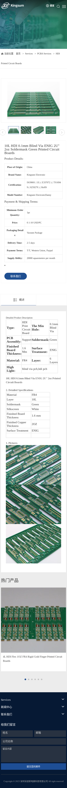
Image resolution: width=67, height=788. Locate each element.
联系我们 (15, 276)
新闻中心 (6, 707)
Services (29, 53)
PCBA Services (44, 53)
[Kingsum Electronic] (20, 5)
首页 (18, 53)
